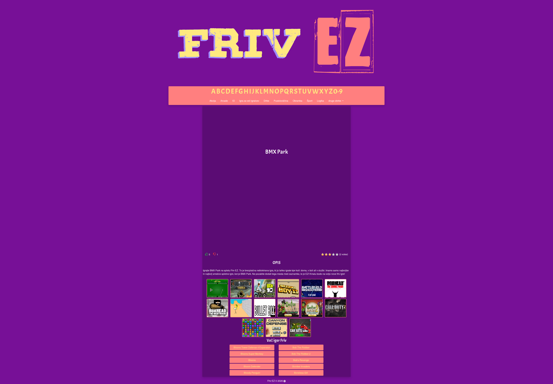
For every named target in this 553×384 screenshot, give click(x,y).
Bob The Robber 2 (301, 353)
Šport (309, 100)
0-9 (338, 91)
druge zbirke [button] (335, 100)
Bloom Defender (252, 366)
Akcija (213, 100)
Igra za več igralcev (249, 100)
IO (233, 100)
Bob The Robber (300, 347)
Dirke (266, 100)
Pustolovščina (281, 100)
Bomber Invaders (301, 366)
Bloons (252, 360)
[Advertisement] (180, 151)
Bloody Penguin (252, 372)
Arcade (224, 100)
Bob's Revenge (301, 360)
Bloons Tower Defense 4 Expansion (252, 347)
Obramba (297, 100)
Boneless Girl (301, 372)
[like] (206, 254)
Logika (320, 100)
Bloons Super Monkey (252, 353)
